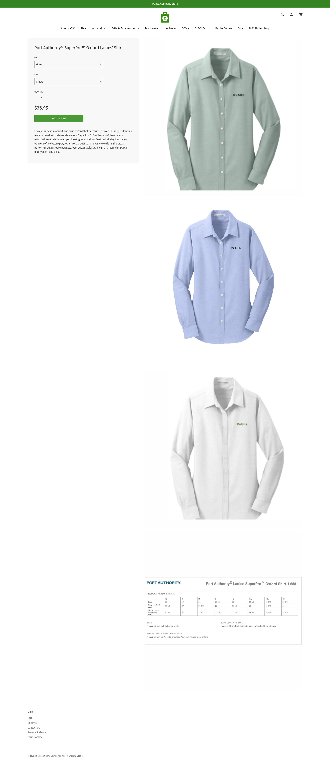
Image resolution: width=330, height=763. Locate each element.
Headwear (170, 28)
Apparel (97, 28)
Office (185, 28)
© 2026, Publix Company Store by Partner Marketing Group (55, 755)
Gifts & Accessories (124, 28)
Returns (32, 723)
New (83, 28)
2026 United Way (259, 28)
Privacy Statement (38, 732)
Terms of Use (35, 737)
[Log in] (291, 14)
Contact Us (34, 727)
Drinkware (151, 28)
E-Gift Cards (202, 28)
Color (37, 57)
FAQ (30, 718)
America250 (68, 28)
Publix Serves (223, 28)
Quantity (38, 91)
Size (36, 74)
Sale (240, 28)
